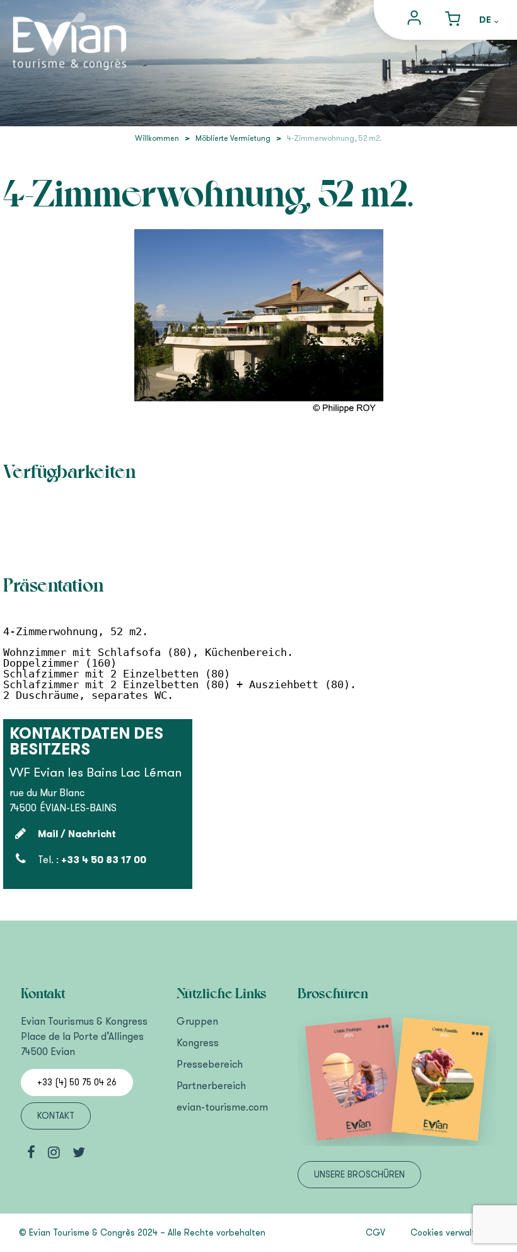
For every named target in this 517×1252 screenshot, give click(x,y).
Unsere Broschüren (359, 1175)
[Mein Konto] (415, 20)
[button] (452, 20)
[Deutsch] (488, 20)
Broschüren (333, 994)
